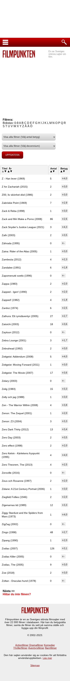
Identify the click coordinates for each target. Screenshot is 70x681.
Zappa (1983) (9, 283)
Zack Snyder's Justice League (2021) (23, 227)
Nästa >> (9, 591)
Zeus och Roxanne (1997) (17, 480)
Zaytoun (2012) (10, 332)
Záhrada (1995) (11, 243)
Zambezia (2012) (11, 259)
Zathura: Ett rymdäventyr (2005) (20, 316)
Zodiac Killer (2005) (13, 556)
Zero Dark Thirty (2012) (15, 429)
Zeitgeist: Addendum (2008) (17, 356)
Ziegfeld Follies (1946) (14, 497)
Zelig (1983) (9, 389)
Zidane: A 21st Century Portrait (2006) (23, 489)
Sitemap (35, 665)
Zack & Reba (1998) (13, 210)
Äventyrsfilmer (36, 647)
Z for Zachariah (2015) (15, 186)
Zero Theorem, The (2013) (17, 464)
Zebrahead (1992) (12, 348)
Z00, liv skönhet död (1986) (17, 194)
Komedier (49, 645)
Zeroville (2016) (11, 472)
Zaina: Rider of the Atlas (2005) (19, 251)
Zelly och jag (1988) (13, 397)
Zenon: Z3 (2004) (12, 421)
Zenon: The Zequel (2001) (17, 413)
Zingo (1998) (9, 532)
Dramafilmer (36, 645)
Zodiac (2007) (10, 548)
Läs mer (47, 658)
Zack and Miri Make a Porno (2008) (22, 219)
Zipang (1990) (10, 540)
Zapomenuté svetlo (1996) (17, 275)
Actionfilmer (22, 645)
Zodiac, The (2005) (13, 564)
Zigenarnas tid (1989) (14, 505)
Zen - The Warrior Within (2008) (20, 405)
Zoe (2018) (8, 572)
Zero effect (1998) (12, 445)
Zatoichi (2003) (10, 324)
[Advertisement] (35, 85)
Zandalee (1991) (11, 267)
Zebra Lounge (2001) (14, 340)
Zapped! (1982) (11, 300)
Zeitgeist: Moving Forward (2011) (20, 364)
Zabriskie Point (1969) (14, 202)
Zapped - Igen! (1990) (14, 291)
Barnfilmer (51, 647)
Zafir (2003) (8, 235)
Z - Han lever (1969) (13, 178)
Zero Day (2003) (11, 437)
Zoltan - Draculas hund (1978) (19, 580)
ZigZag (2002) (10, 524)
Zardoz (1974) (10, 308)
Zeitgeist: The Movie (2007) (17, 372)
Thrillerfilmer (20, 647)
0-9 (16, 122)
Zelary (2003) (9, 380)
